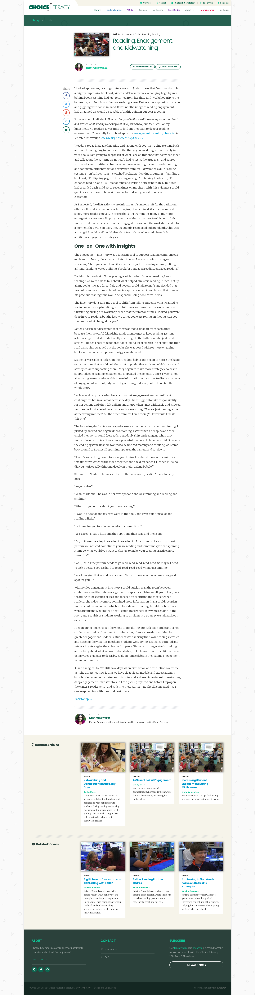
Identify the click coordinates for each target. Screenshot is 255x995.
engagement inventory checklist (154, 133)
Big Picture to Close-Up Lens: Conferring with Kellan (102, 881)
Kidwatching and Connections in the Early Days (99, 783)
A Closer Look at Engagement (152, 780)
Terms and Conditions (105, 988)
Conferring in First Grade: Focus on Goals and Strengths (198, 883)
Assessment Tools (131, 34)
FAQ (107, 957)
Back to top (81, 699)
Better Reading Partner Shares (148, 881)
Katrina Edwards (96, 68)
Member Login (143, 66)
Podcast (224, 3)
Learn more (39, 959)
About (188, 10)
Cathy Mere (90, 792)
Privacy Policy (83, 988)
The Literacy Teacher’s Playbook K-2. (122, 138)
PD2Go (130, 10)
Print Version (169, 66)
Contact (147, 3)
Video (87, 875)
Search (162, 3)
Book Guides (174, 10)
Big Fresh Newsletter (184, 3)
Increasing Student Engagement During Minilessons (195, 783)
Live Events (157, 10)
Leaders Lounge (114, 10)
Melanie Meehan (190, 792)
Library (97, 10)
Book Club (207, 3)
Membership (207, 10)
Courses (142, 10)
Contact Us (111, 949)
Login (226, 10)
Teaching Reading (151, 34)
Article (116, 34)
